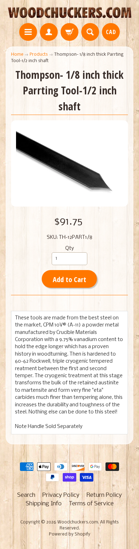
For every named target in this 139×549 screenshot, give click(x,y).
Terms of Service (91, 503)
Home (17, 54)
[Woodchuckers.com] (69, 13)
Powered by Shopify (69, 534)
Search (26, 495)
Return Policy (104, 495)
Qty (69, 248)
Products (39, 54)
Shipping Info (44, 503)
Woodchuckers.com (77, 522)
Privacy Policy (60, 495)
